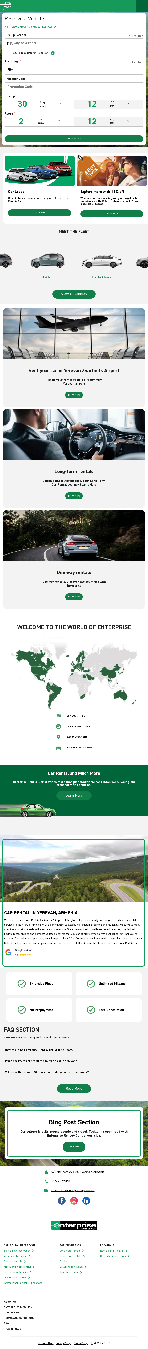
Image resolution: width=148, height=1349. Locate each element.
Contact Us (11, 1312)
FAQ (6, 1323)
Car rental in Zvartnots (113, 1256)
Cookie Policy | (81, 1343)
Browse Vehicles (74, 139)
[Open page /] (74, 1229)
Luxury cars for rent (15, 1277)
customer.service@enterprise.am (73, 1190)
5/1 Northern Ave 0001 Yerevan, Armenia (77, 1172)
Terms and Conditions (19, 1318)
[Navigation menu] (142, 6)
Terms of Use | (46, 1343)
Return (10, 113)
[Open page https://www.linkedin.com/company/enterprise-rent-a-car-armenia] (86, 1203)
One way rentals (13, 1261)
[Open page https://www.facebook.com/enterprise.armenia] (62, 1203)
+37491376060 (60, 1181)
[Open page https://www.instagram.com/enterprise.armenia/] (74, 1203)
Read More (74, 1088)
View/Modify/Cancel (15, 1256)
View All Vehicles (74, 294)
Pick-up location (16, 35)
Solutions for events (71, 1267)
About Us (10, 1302)
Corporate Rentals (70, 1250)
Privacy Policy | (63, 1343)
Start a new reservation (17, 1250)
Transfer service (69, 1272)
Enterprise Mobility (18, 1307)
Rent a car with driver (16, 1272)
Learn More (39, 213)
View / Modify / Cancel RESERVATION (34, 27)
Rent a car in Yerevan (112, 1250)
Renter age (13, 61)
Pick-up (10, 96)
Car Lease (65, 1261)
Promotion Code (15, 78)
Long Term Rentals (71, 1256)
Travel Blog (12, 1328)
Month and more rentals (17, 1267)
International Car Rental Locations (23, 1283)
